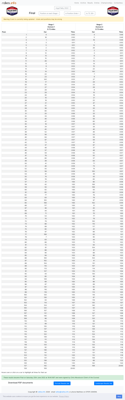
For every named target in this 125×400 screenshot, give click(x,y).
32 (46, 106)
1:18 (121, 352)
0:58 (73, 145)
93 (46, 300)
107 (93, 266)
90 (46, 253)
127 (45, 271)
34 (46, 127)
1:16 (121, 345)
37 (46, 145)
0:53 (73, 64)
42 (46, 184)
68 (46, 282)
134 (45, 331)
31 (46, 182)
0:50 (73, 35)
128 (45, 279)
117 (45, 205)
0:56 (73, 113)
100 (93, 221)
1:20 (73, 355)
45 (46, 129)
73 (46, 142)
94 (94, 245)
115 (93, 271)
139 (93, 329)
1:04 (121, 261)
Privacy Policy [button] (64, 396)
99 (94, 321)
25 (46, 85)
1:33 (121, 360)
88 (46, 250)
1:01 (73, 208)
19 (94, 95)
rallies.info (41, 392)
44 (46, 211)
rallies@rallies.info (62, 392)
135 (93, 303)
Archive (83, 3)
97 (94, 200)
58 (94, 137)
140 (93, 305)
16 (46, 37)
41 (46, 163)
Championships (106, 3)
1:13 (73, 339)
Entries (96, 3)
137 (93, 316)
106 (93, 184)
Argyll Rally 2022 (62, 8)
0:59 (73, 161)
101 (93, 263)
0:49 (121, 35)
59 (94, 140)
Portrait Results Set (62, 383)
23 (46, 77)
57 (46, 150)
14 (94, 64)
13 (94, 45)
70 (94, 213)
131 (93, 352)
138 (93, 358)
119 (45, 292)
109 (93, 366)
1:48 (73, 366)
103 (93, 258)
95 (46, 229)
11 (94, 58)
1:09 (73, 318)
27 (94, 79)
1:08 (121, 308)
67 (46, 140)
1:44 (121, 363)
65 (94, 179)
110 (93, 224)
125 (45, 308)
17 (46, 82)
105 (93, 171)
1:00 (73, 182)
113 (45, 268)
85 (46, 276)
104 (93, 247)
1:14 (73, 342)
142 (93, 363)
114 (93, 268)
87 (46, 284)
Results (90, 3)
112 (45, 355)
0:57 (73, 124)
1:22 (73, 358)
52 (46, 132)
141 (93, 350)
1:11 (73, 331)
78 (46, 155)
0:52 (73, 48)
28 (94, 87)
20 (94, 108)
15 (46, 58)
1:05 (121, 276)
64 (46, 137)
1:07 (121, 300)
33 (94, 113)
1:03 (73, 237)
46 (94, 132)
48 (46, 148)
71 (94, 163)
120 (45, 295)
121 (45, 313)
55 (94, 155)
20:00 (121, 366)
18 (94, 106)
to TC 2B (89, 13)
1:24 (73, 360)
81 (46, 247)
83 (46, 197)
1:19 (121, 355)
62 (46, 190)
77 (46, 195)
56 (94, 119)
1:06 (121, 297)
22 (94, 69)
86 (46, 224)
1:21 (121, 358)
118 (45, 342)
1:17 (73, 352)
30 (46, 95)
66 (94, 232)
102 (93, 203)
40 (46, 119)
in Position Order (71, 13)
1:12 (121, 331)
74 (94, 169)
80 (46, 158)
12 (46, 53)
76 (46, 179)
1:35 (73, 363)
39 (46, 161)
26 (94, 48)
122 (93, 331)
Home (76, 3)
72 (94, 242)
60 (46, 111)
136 (93, 347)
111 (94, 310)
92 (94, 287)
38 (46, 108)
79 (94, 219)
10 (94, 92)
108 (93, 187)
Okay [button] (119, 396)
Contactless (118, 3)
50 (46, 187)
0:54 (73, 82)
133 (45, 345)
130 (93, 274)
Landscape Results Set (103, 383)
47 (94, 103)
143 (93, 71)
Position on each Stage (48, 13)
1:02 (73, 216)
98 (94, 289)
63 (94, 211)
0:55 (73, 98)
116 (45, 289)
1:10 (121, 321)
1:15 (73, 347)
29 (94, 82)
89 (46, 226)
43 (94, 176)
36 (46, 208)
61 (94, 142)
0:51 (73, 40)
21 (94, 98)
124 (45, 305)
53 (94, 134)
